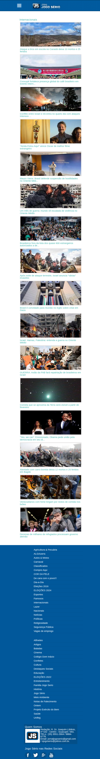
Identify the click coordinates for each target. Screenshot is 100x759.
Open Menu (19, 5)
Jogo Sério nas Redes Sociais (43, 748)
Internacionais (28, 19)
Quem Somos (33, 726)
